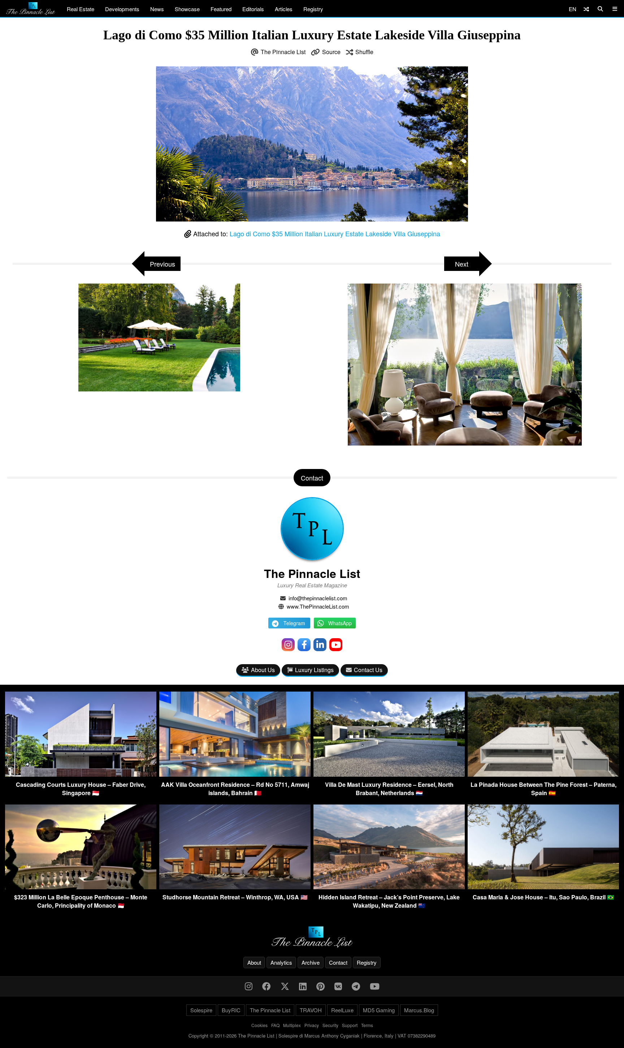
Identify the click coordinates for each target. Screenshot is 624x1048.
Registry (313, 9)
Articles (283, 9)
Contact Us (368, 670)
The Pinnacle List (283, 52)
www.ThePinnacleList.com (318, 606)
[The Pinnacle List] (312, 937)
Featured (221, 9)
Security (330, 1025)
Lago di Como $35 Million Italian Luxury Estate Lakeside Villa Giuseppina (335, 233)
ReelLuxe (342, 1010)
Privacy (311, 1025)
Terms (367, 1025)
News (157, 9)
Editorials (253, 9)
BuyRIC (231, 1010)
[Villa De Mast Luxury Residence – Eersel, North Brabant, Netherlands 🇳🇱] (389, 774)
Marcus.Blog (419, 1010)
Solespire (201, 1010)
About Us (263, 670)
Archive (311, 962)
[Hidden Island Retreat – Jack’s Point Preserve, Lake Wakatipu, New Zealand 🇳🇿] (389, 887)
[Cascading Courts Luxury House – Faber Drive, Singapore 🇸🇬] (80, 774)
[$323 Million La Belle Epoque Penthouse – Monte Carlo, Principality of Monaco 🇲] (80, 887)
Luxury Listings (314, 670)
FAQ (275, 1025)
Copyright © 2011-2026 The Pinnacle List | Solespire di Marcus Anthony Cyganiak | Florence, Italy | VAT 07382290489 (312, 1035)
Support (350, 1025)
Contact (338, 962)
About (254, 962)
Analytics (281, 962)
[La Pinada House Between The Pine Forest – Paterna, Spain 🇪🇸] (543, 774)
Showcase (187, 9)
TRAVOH (311, 1010)
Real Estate (80, 9)
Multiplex (292, 1025)
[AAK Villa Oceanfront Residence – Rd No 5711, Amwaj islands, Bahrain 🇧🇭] (235, 774)
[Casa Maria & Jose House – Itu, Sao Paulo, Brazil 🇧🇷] (543, 887)
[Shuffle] (586, 9)
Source (331, 52)
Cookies (259, 1025)
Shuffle (364, 52)
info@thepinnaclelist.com (318, 598)
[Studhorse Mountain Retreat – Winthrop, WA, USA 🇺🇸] (235, 887)
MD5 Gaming (379, 1010)
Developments (122, 9)
